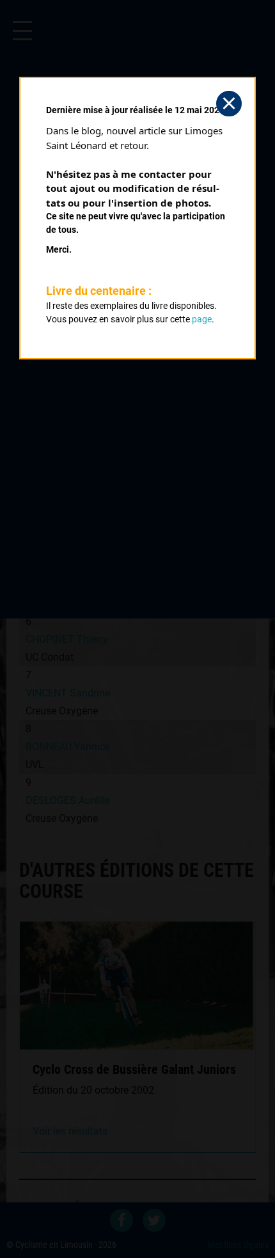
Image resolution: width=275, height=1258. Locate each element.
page (202, 319)
